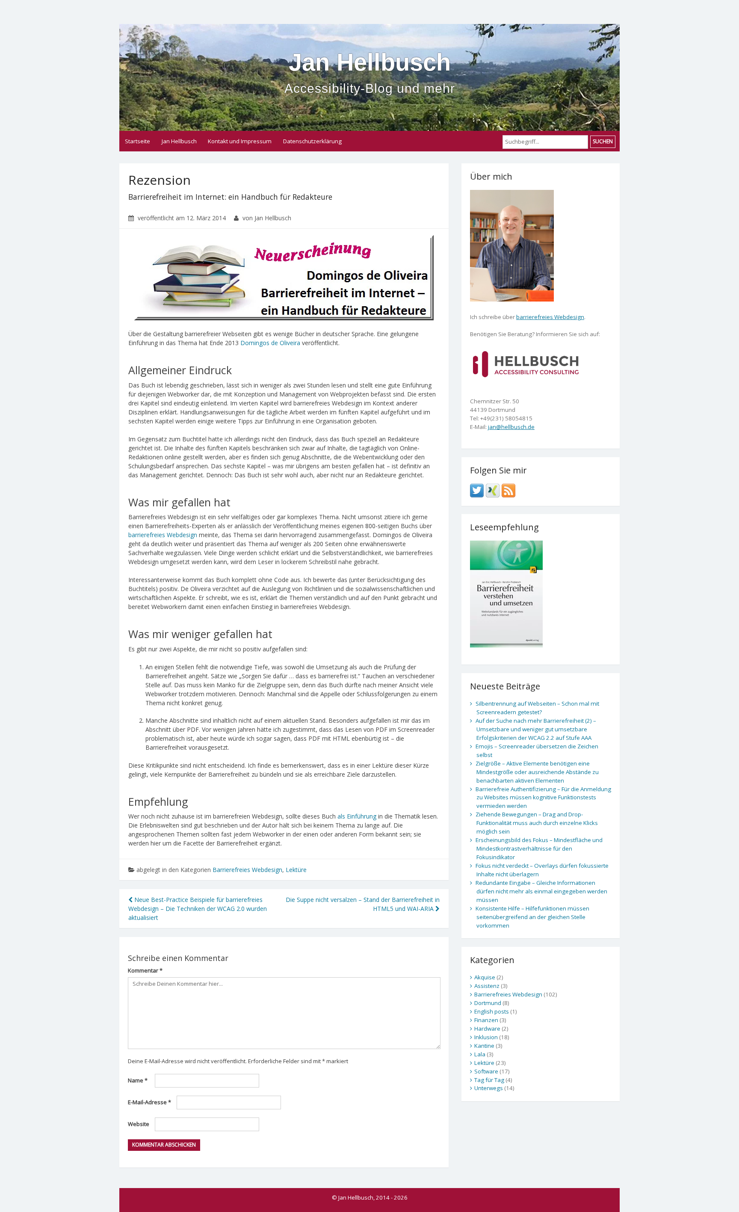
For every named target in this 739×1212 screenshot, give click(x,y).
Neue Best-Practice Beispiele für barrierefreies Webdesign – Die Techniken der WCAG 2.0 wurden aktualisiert (197, 909)
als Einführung (356, 816)
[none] (526, 363)
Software (486, 1071)
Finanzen (486, 1020)
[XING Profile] (493, 490)
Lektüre (296, 870)
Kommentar (145, 970)
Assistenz (487, 986)
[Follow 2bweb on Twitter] (477, 490)
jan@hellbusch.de (511, 427)
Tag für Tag (489, 1080)
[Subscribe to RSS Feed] (508, 490)
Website (138, 1124)
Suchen (603, 141)
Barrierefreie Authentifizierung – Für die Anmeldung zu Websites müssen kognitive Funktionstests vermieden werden (543, 797)
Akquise (484, 977)
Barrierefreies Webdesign (247, 870)
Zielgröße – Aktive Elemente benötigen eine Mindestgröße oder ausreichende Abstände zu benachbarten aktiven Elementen (537, 772)
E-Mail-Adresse (149, 1102)
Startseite (137, 141)
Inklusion (486, 1037)
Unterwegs (488, 1088)
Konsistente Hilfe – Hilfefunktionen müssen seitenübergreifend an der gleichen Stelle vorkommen (532, 917)
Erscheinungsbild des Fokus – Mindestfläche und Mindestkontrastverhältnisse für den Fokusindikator (539, 848)
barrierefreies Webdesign (162, 535)
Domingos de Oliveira (270, 343)
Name (138, 1080)
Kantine (484, 1045)
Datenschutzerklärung (312, 141)
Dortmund (487, 1003)
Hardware (487, 1028)
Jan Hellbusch (369, 72)
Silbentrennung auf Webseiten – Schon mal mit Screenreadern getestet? (537, 708)
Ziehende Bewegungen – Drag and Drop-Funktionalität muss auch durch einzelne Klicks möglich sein (537, 822)
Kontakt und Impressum (240, 141)
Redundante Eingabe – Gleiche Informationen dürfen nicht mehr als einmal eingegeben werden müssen (541, 891)
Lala (479, 1054)
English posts (491, 1011)
